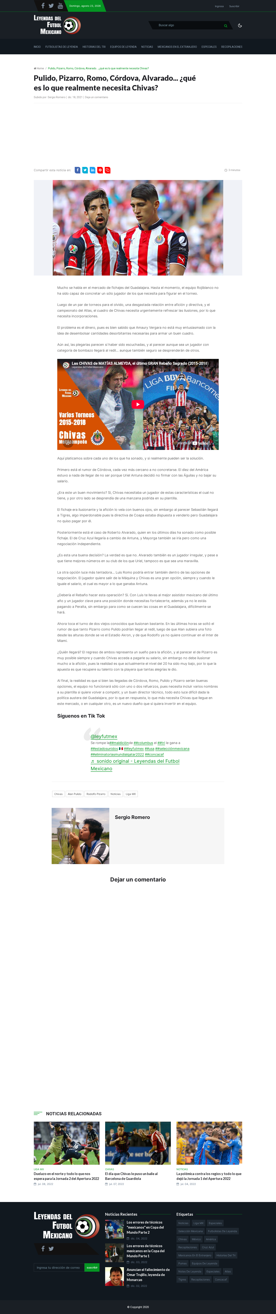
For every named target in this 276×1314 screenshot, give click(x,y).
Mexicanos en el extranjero (194, 1255)
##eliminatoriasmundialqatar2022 (117, 754)
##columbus (143, 743)
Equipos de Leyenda (123, 46)
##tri (161, 743)
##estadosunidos (104, 749)
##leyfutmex (134, 749)
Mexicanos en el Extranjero (177, 46)
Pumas (182, 1263)
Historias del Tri (94, 46)
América (211, 1239)
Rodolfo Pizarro (96, 794)
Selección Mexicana (190, 1231)
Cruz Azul (208, 1247)
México (196, 1239)
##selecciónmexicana (172, 749)
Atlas (228, 1271)
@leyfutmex (104, 736)
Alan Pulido (74, 794)
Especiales (209, 46)
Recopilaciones (232, 46)
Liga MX (131, 794)
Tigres (182, 1279)
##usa (149, 749)
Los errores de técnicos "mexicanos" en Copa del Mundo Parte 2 (145, 1227)
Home (40, 68)
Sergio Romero (57, 97)
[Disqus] (138, 942)
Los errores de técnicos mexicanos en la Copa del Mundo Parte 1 (146, 1251)
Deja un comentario (96, 97)
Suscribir (234, 6)
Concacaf (221, 1279)
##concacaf (154, 754)
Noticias (147, 46)
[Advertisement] (138, 134)
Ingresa (219, 6)
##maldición (119, 743)
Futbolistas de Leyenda (61, 46)
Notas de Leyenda (189, 1271)
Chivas (58, 794)
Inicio (37, 46)
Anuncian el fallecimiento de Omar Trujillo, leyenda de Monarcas (148, 1275)
